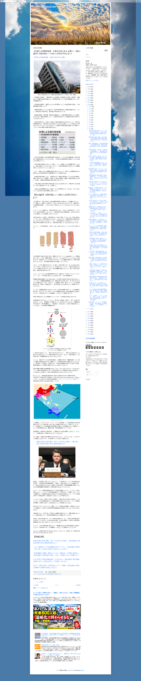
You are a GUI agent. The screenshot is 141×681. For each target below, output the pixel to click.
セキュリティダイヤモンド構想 (67, 379)
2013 (89, 320)
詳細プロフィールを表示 (92, 80)
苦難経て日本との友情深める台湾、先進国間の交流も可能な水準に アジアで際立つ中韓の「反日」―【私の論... (98, 209)
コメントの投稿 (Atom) (42, 588)
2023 (89, 93)
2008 (89, 331)
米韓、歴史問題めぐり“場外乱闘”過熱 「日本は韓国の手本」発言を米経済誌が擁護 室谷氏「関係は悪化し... (99, 145)
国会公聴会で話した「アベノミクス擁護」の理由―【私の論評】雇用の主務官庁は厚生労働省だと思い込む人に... (98, 171)
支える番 (41, 574)
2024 (89, 91)
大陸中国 (56, 574)
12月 (90, 106)
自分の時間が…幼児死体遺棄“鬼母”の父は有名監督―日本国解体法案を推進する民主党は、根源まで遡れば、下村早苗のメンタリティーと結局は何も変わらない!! (60, 635)
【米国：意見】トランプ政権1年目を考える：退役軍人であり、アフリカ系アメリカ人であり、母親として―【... (98, 266)
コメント (90, 374)
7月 (90, 117)
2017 (89, 311)
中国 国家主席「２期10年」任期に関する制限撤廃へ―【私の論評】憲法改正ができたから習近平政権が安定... (98, 152)
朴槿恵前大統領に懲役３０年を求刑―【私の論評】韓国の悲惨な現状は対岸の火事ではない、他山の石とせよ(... (98, 139)
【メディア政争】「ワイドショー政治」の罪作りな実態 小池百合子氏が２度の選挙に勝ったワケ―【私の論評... (98, 297)
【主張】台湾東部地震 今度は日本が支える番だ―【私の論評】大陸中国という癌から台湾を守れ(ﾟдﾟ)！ (98, 234)
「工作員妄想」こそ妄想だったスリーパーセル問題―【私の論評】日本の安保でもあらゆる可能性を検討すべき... (98, 215)
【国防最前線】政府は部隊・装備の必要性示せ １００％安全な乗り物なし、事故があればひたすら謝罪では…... (98, 177)
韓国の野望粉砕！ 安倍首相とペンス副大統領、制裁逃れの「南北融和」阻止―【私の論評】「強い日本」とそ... (98, 221)
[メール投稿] (46, 572)
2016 (89, 314)
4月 (90, 124)
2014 (89, 318)
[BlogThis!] (50, 572)
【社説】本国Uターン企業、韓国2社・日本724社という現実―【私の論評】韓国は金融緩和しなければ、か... (98, 202)
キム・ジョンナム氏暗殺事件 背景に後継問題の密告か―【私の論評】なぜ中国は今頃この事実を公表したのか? (98, 228)
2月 (90, 128)
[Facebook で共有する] (54, 572)
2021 (89, 98)
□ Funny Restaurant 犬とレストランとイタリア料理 (63, 6)
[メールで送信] (49, 572)
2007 (89, 334)
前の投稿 (78, 585)
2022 (89, 95)
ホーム (57, 585)
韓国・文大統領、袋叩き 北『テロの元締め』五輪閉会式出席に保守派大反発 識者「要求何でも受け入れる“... (98, 158)
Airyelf (69, 670)
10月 (90, 111)
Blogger (82, 670)
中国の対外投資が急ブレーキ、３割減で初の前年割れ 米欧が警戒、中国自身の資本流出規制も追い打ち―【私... (98, 132)
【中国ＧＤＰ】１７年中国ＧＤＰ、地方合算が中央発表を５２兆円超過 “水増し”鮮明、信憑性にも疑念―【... (98, 285)
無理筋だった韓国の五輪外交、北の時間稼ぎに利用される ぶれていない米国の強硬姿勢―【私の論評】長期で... (98, 190)
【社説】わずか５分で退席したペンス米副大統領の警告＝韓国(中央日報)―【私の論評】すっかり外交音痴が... (98, 247)
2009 (89, 329)
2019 (89, 102)
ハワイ (65, 422)
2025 (89, 89)
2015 (89, 316)
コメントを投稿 (39, 581)
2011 (89, 325)
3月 (90, 126)
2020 (89, 100)
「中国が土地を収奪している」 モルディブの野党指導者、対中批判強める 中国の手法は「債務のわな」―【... (98, 164)
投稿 (89, 371)
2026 (89, 86)
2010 (89, 327)
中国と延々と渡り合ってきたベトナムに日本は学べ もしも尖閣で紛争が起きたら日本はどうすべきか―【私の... (98, 183)
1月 (90, 309)
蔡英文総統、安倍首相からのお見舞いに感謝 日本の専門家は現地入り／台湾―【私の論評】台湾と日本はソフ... (98, 259)
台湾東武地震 (50, 574)
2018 (89, 104)
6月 (90, 120)
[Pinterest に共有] (55, 572)
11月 (90, 108)
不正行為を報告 (90, 338)
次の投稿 (36, 585)
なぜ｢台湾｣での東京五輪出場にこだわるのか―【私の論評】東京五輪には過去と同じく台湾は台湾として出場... (98, 253)
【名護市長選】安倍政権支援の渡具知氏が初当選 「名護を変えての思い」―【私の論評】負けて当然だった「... (98, 278)
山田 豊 (89, 63)
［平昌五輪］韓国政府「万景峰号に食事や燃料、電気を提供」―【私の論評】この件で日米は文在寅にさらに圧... (98, 272)
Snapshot (88, 357)
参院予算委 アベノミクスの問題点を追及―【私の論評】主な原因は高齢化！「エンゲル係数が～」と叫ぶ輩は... (98, 304)
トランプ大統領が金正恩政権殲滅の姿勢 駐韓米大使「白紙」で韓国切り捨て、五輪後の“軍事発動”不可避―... (98, 291)
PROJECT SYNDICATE (39, 377)
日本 (60, 574)
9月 (90, 113)
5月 (90, 122)
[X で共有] (52, 572)
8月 (90, 115)
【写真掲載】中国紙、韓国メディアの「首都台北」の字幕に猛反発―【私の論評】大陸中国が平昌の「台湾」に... (98, 240)
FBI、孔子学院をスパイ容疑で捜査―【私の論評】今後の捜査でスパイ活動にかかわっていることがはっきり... (98, 196)
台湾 (45, 574)
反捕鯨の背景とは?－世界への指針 (50, 645)
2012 (89, 322)
